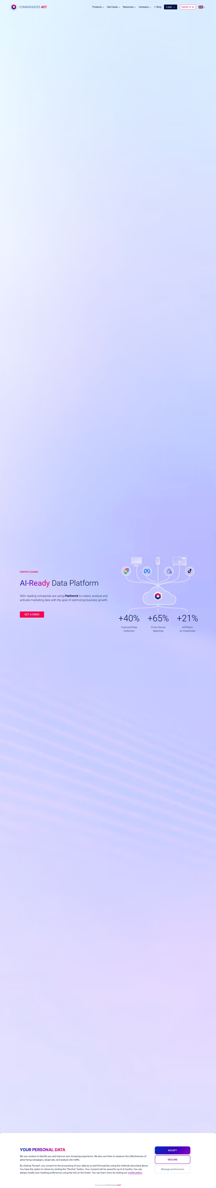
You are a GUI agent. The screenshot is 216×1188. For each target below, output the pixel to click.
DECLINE (172, 1159)
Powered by (108, 1185)
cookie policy (135, 1172)
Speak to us (187, 7)
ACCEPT (172, 1150)
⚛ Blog (157, 7)
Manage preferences (172, 1169)
